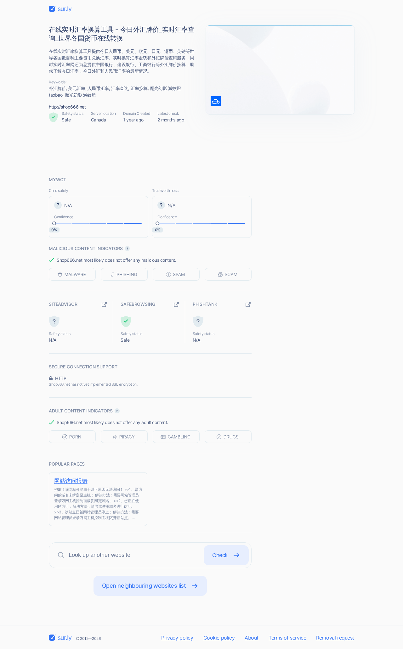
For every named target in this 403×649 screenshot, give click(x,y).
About (251, 638)
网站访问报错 (70, 481)
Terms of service (287, 638)
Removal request (335, 638)
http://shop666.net (67, 106)
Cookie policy (219, 638)
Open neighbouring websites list (144, 585)
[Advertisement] (201, 150)
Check (220, 555)
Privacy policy (177, 638)
